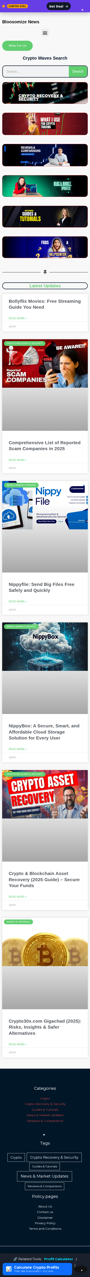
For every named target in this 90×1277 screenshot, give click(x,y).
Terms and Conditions (45, 1228)
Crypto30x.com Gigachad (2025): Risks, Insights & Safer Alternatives (45, 1027)
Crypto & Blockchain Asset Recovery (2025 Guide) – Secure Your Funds (44, 879)
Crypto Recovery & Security (45, 1104)
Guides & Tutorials (45, 1109)
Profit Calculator (58, 1259)
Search (77, 71)
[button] (45, 32)
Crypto (45, 1098)
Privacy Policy (45, 1223)
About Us (45, 1206)
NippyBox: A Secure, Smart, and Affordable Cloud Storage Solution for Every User (44, 731)
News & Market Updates (45, 1115)
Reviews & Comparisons (45, 1121)
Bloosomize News (20, 21)
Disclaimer (45, 1217)
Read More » (18, 318)
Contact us (45, 1212)
